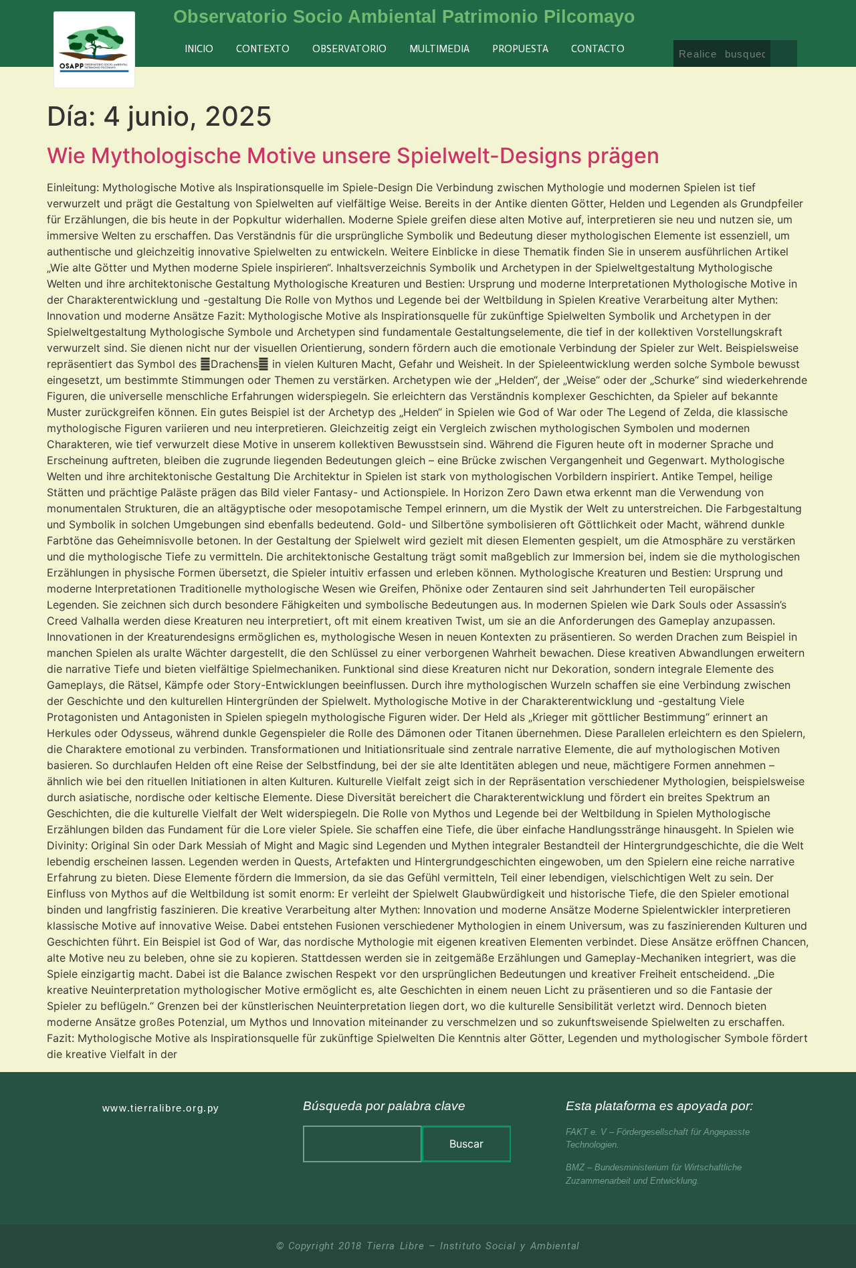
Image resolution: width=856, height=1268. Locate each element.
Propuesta (520, 49)
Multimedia (439, 49)
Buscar (466, 1143)
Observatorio (349, 49)
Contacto (598, 49)
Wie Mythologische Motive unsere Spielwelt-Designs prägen (353, 155)
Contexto (263, 49)
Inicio (199, 49)
